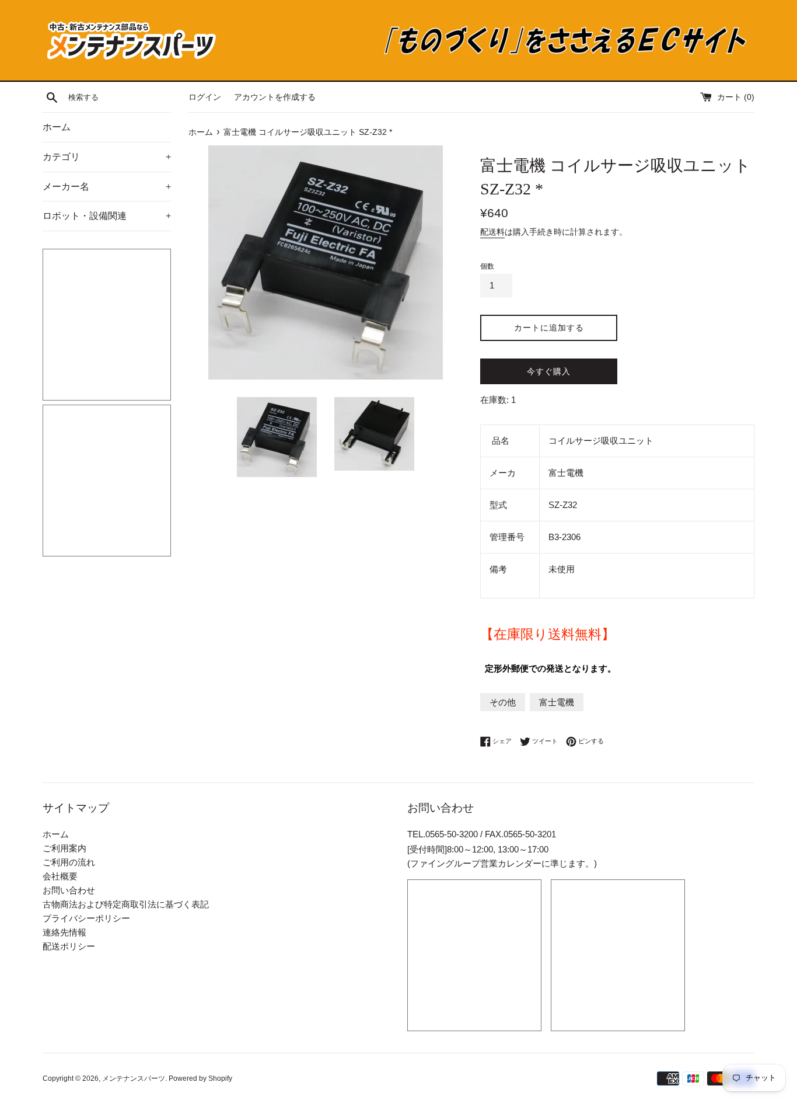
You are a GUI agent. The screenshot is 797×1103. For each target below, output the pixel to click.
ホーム (57, 127)
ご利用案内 (64, 848)
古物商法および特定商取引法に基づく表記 (126, 904)
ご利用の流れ (69, 862)
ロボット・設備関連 (107, 216)
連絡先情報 (64, 932)
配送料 (492, 231)
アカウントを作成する (275, 97)
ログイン (204, 97)
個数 (487, 266)
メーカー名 (107, 187)
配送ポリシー (69, 946)
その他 (503, 702)
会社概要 (60, 876)
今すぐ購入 (549, 371)
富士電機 (556, 702)
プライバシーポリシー (86, 918)
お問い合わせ (69, 890)
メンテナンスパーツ (133, 1078)
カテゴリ (107, 157)
